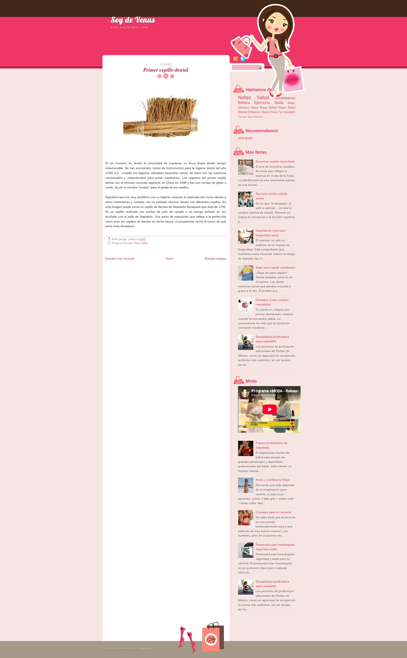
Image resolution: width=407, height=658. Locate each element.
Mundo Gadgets (204, 270)
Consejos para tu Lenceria (273, 512)
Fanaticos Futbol (122, 274)
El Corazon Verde (214, 274)
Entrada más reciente (119, 258)
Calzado (242, 116)
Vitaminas (258, 116)
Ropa (263, 107)
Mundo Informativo (152, 274)
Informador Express (161, 267)
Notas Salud (140, 243)
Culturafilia (110, 277)
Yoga (249, 116)
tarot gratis (245, 138)
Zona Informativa (113, 267)
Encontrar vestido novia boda (275, 161)
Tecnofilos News (133, 270)
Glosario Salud (248, 107)
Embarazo (254, 112)
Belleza (244, 102)
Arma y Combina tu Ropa (273, 479)
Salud (272, 107)
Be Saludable (129, 267)
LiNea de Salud (144, 267)
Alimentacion (285, 98)
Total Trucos (178, 270)
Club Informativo (180, 267)
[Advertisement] (155, 51)
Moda (279, 102)
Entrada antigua (215, 258)
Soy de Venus (133, 20)
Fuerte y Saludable (162, 270)
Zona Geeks (212, 267)
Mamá (265, 112)
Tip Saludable (287, 112)
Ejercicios (262, 102)
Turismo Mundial (169, 274)
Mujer (291, 102)
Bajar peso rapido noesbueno (275, 267)
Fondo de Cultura (197, 267)
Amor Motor (121, 277)
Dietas (274, 112)
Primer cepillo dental (165, 69)
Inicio (169, 258)
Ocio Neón (147, 270)
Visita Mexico (198, 274)
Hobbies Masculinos (115, 270)
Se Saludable (184, 274)
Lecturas (128, 243)
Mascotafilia (136, 274)
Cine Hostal (190, 270)
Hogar (282, 107)
